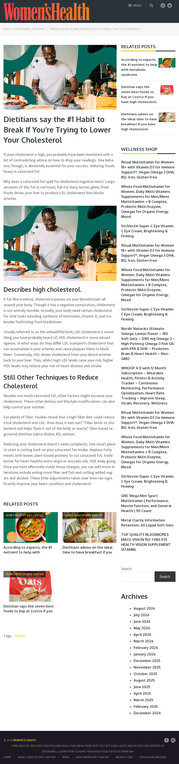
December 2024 (147, 713)
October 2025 (145, 674)
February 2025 (146, 706)
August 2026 (144, 608)
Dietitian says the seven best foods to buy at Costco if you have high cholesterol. (28, 611)
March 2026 (143, 641)
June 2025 (142, 687)
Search (126, 569)
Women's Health (24, 740)
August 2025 (144, 680)
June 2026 (142, 621)
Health (19, 635)
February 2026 (146, 647)
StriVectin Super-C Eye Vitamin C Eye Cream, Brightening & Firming (147, 231)
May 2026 (142, 628)
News (65, 757)
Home (7, 757)
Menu (137, 5)
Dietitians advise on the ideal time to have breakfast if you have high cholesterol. (87, 552)
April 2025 (142, 693)
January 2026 (145, 654)
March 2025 (143, 700)
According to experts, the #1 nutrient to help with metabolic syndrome (27, 552)
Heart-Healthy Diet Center (36, 757)
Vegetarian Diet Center (92, 757)
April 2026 (142, 634)
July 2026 (141, 615)
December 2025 (147, 661)
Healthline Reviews (152, 757)
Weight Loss (124, 757)
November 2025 (147, 667)
